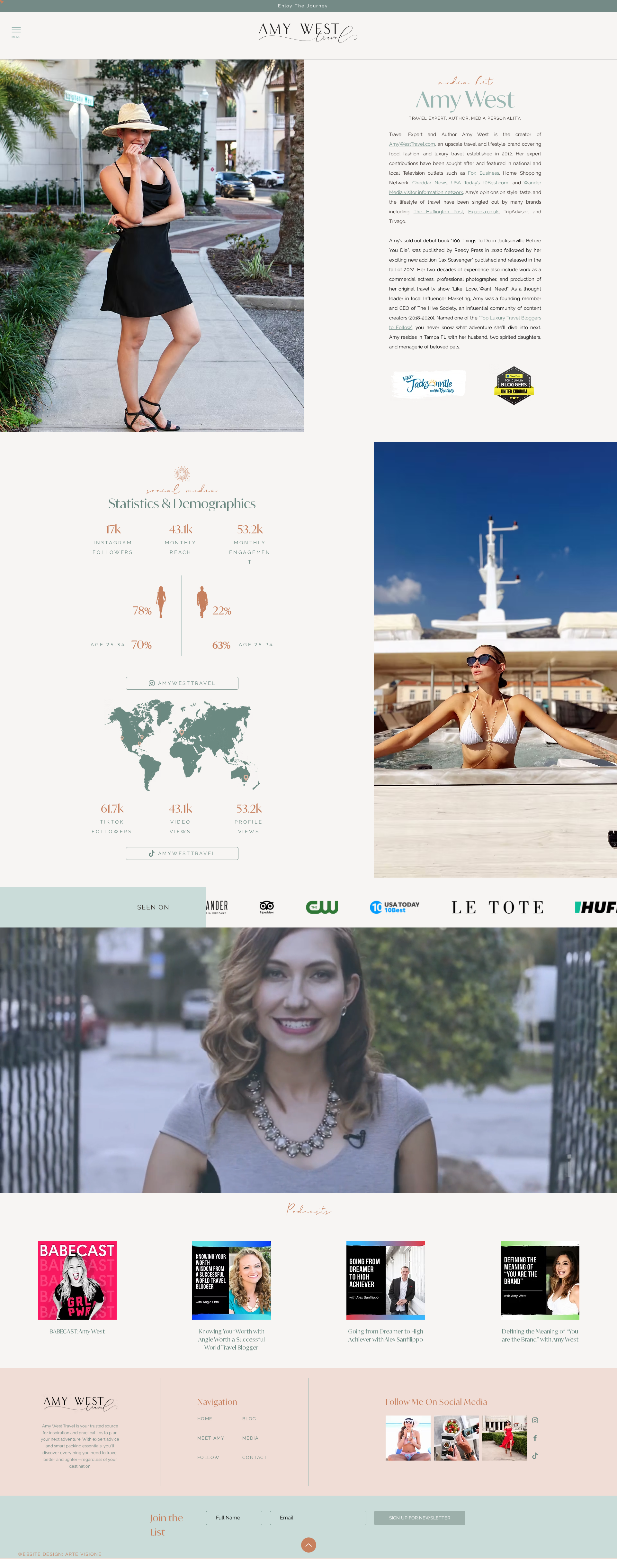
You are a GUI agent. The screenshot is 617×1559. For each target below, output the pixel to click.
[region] (308, 33)
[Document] (535, 1420)
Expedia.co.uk (483, 212)
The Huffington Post (438, 212)
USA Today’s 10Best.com (479, 183)
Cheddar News (429, 183)
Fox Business (483, 173)
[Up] (308, 1545)
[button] (16, 31)
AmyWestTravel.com (412, 144)
